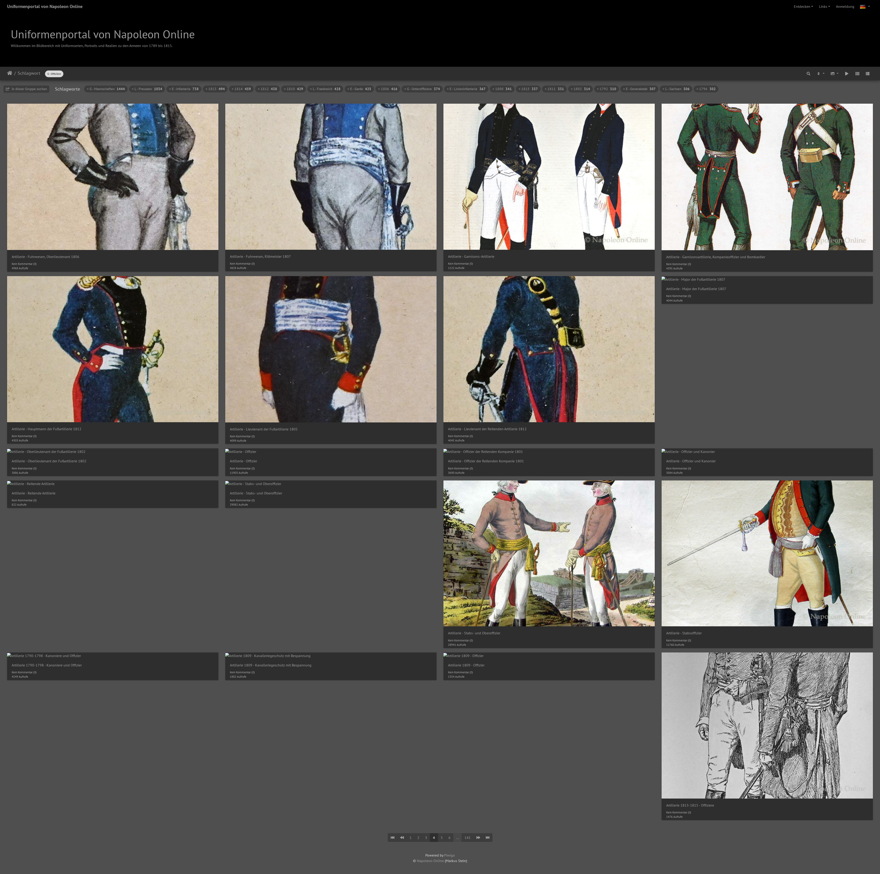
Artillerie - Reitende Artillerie (33, 493)
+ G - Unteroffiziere (422, 89)
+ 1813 (215, 89)
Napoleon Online (430, 860)
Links (823, 6)
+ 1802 (580, 89)
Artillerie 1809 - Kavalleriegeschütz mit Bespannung (270, 665)
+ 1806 (387, 89)
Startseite (9, 73)
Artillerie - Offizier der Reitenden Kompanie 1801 (486, 461)
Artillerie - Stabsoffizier (684, 633)
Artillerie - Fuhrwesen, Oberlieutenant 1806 (45, 257)
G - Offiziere (54, 73)
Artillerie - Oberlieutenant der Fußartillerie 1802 (49, 461)
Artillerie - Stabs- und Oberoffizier (256, 493)
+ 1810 (293, 89)
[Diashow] (847, 73)
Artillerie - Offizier (243, 461)
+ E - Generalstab (639, 89)
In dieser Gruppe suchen (29, 89)
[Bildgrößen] (835, 73)
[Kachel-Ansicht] (857, 73)
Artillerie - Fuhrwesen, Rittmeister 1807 (260, 256)
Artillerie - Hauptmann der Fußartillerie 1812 (46, 429)
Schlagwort (29, 73)
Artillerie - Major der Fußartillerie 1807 (696, 289)
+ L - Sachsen (676, 89)
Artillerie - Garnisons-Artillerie (471, 256)
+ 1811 (554, 89)
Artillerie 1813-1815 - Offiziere (690, 805)
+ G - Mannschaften (106, 89)
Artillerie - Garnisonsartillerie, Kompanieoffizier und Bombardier (715, 257)
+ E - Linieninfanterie (466, 89)
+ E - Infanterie (184, 89)
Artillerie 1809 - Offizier (466, 665)
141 (468, 837)
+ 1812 (267, 89)
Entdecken (802, 6)
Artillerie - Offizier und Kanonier (691, 461)
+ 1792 (606, 89)
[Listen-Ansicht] (867, 73)
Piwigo (449, 855)
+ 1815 (528, 89)
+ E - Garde (359, 89)
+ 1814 (241, 89)
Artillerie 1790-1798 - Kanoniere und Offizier (47, 665)
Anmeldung (845, 6)
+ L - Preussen (147, 89)
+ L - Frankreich (325, 89)
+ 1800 (502, 89)
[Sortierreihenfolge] (820, 73)
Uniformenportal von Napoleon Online (44, 6)
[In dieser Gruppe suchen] (808, 73)
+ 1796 (706, 89)
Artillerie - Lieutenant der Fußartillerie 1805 (264, 429)
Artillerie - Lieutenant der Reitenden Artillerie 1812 (487, 429)
